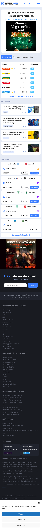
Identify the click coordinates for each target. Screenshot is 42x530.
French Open (6, 327)
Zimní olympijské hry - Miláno (12, 395)
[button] (39, 503)
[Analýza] (38, 183)
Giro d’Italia (6, 341)
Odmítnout (21, 520)
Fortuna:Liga (6, 381)
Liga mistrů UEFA (8, 367)
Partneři (24, 498)
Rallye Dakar (6, 346)
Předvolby (21, 525)
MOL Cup (5, 386)
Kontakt (14, 498)
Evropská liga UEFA (8, 362)
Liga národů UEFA (8, 364)
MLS (3, 334)
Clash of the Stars (8, 348)
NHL (3, 314)
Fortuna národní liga (9, 384)
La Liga (4, 374)
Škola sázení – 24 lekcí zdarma (12, 425)
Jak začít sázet (7, 423)
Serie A (4, 377)
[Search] (25, 3)
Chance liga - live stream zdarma (13, 405)
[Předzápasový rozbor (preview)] (37, 168)
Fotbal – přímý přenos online (11, 397)
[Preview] (37, 168)
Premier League (7, 369)
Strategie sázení (7, 428)
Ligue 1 (4, 379)
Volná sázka (8, 447)
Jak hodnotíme (6, 498)
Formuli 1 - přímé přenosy (10, 412)
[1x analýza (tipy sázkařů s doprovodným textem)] (37, 183)
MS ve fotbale (7, 357)
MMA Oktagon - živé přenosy (12, 410)
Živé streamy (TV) (8, 435)
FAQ (19, 498)
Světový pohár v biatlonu (10, 344)
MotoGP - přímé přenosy (10, 414)
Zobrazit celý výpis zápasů (21, 235)
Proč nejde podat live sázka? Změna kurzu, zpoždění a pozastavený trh (13, 146)
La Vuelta (5, 339)
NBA (3, 331)
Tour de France (7, 336)
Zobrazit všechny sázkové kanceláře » (21, 96)
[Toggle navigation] (38, 3)
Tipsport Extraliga (8, 319)
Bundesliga (6, 372)
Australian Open (7, 322)
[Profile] (29, 3)
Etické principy (21, 496)
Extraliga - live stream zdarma (12, 402)
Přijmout (21, 514)
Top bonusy (7, 441)
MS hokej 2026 (7, 312)
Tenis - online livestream (10, 407)
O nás (4, 487)
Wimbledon (6, 324)
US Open (5, 329)
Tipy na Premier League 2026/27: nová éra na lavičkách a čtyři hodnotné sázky (14, 121)
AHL (3, 317)
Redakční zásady (31, 496)
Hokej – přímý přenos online (11, 400)
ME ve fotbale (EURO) (9, 360)
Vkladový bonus (28, 447)
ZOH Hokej (6, 310)
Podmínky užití (11, 496)
